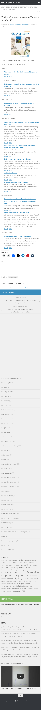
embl (6, 560)
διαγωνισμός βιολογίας (17, 570)
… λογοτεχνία (7, 392)
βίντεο (10, 563)
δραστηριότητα (33, 575)
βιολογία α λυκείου (26, 563)
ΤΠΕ (18, 560)
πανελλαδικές (8, 505)
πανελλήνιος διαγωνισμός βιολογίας (19, 584)
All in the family (10, 173)
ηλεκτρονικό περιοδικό (12, 581)
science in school (13, 277)
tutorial (15, 560)
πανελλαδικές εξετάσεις (20, 586)
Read (6, 76)
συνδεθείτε (27, 288)
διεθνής (5, 450)
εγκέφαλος (4, 578)
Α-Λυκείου (6, 414)
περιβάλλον (5, 588)
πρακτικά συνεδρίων (10, 518)
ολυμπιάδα (6, 500)
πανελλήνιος (7, 509)
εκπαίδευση (10, 578)
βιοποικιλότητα (25, 565)
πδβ (31, 586)
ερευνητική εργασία (9, 477)
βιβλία (5, 428)
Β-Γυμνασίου (7, 423)
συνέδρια (6, 527)
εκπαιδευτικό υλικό (28, 7)
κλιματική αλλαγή (24, 581)
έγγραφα (6, 455)
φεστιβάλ (6, 545)
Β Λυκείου (6, 419)
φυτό (15, 591)
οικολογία (3, 583)
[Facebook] (38, 292)
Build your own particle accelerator (17, 159)
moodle (10, 560)
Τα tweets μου (6, 617)
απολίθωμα (4, 562)
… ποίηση (6, 401)
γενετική (4, 567)
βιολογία (16, 563)
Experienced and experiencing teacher (19, 236)
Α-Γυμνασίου (7, 410)
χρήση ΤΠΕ (7, 550)
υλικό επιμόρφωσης (10, 541)
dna (2, 560)
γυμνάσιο (19, 567)
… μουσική (6, 396)
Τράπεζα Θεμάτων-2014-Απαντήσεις (15, 532)
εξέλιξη (5, 468)
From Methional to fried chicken (16, 213)
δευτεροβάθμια (6, 570)
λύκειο (33, 581)
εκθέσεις (6, 459)
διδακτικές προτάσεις (10, 7)
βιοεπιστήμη (7, 432)
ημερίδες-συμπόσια (9, 482)
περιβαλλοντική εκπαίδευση (16, 588)
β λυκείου (34, 565)
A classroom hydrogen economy (16, 182)
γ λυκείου (12, 568)
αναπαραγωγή (31, 560)
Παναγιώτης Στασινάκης (19, 24)
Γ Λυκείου (6, 437)
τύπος (5, 536)
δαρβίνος (26, 567)
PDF (10, 76)
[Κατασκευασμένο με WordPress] (15, 701)
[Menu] (38, 2)
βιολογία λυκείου (15, 565)
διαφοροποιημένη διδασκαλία (20, 572)
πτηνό (25, 588)
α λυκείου (23, 560)
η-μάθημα (34, 578)
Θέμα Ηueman (35, 701)
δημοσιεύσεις (7, 441)
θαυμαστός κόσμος (9, 486)
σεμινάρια (6, 523)
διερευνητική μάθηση (15, 575)
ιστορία (5, 491)
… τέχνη (5, 405)
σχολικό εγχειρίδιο (33, 588)
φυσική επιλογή (6, 591)
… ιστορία (6, 387)
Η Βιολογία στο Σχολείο (11, 2)
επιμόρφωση (7, 473)
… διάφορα (6, 383)
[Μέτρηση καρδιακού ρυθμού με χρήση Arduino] (20, 676)
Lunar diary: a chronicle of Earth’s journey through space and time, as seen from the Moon (20, 201)
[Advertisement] (15, 344)
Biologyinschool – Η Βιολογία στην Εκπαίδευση (20, 605)
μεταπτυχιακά (8, 496)
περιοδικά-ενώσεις (8, 9)
